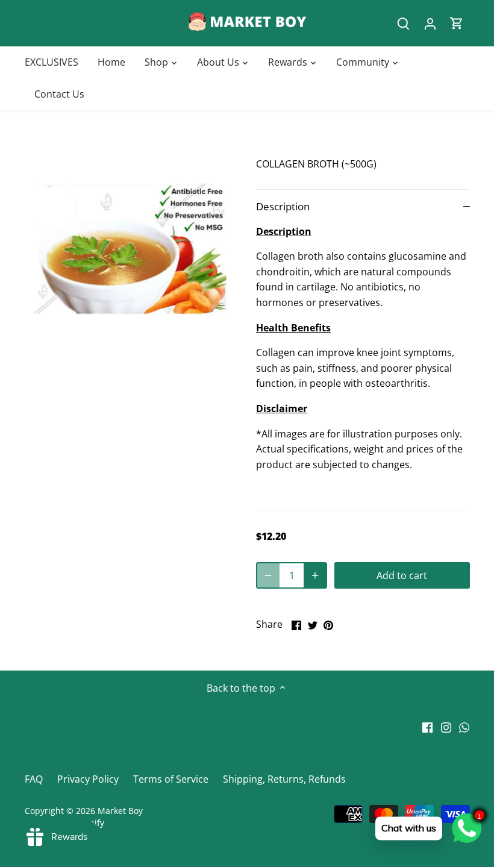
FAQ (34, 779)
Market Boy (120, 810)
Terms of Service (170, 779)
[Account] (430, 23)
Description (283, 206)
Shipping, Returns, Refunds (284, 779)
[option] (129, 248)
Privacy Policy (88, 779)
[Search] (403, 23)
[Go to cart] (456, 23)
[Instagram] (446, 726)
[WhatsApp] (464, 726)
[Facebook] (427, 726)
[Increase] (315, 575)
